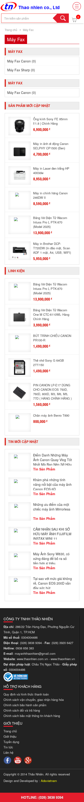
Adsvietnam (49, 780)
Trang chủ (11, 30)
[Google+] (28, 759)
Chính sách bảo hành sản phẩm (25, 705)
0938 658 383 (25, 648)
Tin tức (8, 747)
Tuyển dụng (11, 742)
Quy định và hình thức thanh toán (26, 694)
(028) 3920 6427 (62, 643)
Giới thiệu (10, 736)
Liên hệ (8, 752)
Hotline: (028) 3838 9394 (42, 797)
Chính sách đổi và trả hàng (22, 710)
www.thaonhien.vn (63, 659)
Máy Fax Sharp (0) (21, 70)
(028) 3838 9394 (31, 643)
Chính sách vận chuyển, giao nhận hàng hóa (34, 699)
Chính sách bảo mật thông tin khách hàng (32, 715)
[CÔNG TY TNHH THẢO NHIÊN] (8, 5)
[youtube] (18, 759)
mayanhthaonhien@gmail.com (35, 653)
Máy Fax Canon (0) (21, 61)
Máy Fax (28, 30)
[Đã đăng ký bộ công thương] (16, 676)
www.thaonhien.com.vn (32, 659)
